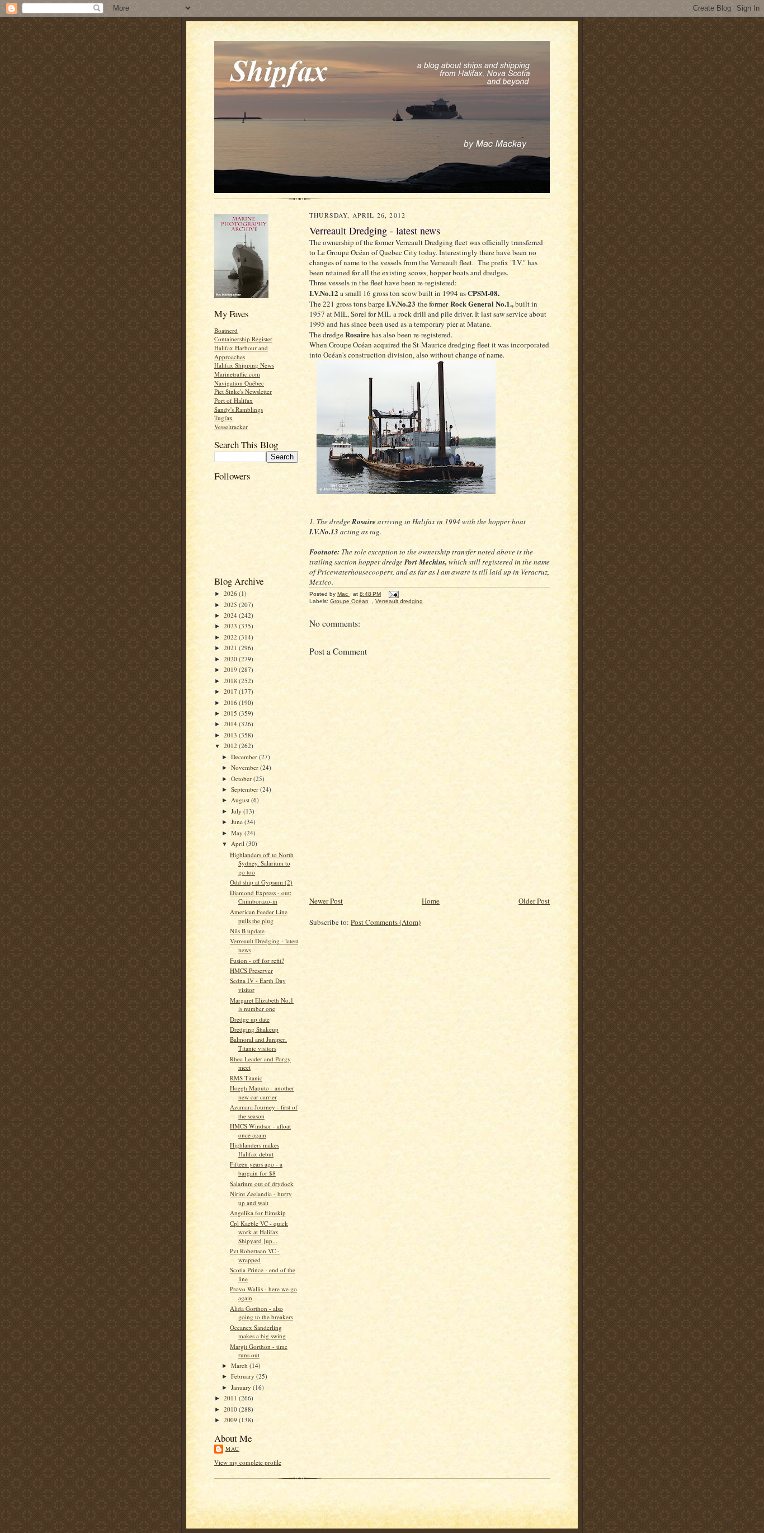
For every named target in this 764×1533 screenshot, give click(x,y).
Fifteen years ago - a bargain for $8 (256, 1168)
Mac (232, 1448)
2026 (231, 593)
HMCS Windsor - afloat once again (260, 1130)
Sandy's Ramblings (238, 409)
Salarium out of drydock (262, 1183)
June (237, 821)
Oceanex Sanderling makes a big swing (258, 1332)
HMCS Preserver (251, 970)
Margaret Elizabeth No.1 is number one (262, 1004)
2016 (231, 702)
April (238, 843)
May (237, 833)
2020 (231, 659)
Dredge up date (250, 1019)
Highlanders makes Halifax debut (254, 1149)
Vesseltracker (231, 426)
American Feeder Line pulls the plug (258, 916)
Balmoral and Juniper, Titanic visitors (258, 1043)
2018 (231, 680)
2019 (231, 669)
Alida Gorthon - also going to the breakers (261, 1313)
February (243, 1376)
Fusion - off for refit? (257, 960)
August (241, 800)
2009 (231, 1420)
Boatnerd (226, 330)
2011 (231, 1398)
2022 (231, 637)
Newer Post (326, 901)
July (237, 811)
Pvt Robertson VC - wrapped (255, 1255)
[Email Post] (393, 594)
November (245, 767)
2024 (231, 615)
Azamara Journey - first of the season (264, 1111)
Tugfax (223, 417)
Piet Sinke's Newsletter (243, 391)
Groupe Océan (349, 601)
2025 (231, 604)
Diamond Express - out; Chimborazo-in (260, 897)
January (242, 1387)
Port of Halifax (233, 400)
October (242, 778)
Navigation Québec (239, 383)
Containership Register (243, 339)
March (240, 1365)
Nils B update (247, 931)
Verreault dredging (399, 601)
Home (431, 901)
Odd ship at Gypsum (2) (261, 882)
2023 (231, 626)
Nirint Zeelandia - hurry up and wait (261, 1198)
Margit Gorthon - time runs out (258, 1351)
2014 (231, 724)
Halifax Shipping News (244, 365)
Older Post (534, 901)
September (245, 789)
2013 (231, 735)
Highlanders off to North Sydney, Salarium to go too (262, 863)
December (245, 757)
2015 (231, 713)
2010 (231, 1409)
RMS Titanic (246, 1078)
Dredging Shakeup (254, 1029)
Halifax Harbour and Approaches (241, 352)
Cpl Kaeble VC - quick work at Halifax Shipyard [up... (259, 1232)
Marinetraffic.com (237, 374)
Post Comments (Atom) (386, 922)
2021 (231, 647)
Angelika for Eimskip (258, 1212)
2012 (231, 745)
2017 (231, 691)
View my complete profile (247, 1462)
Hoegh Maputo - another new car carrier (262, 1092)
